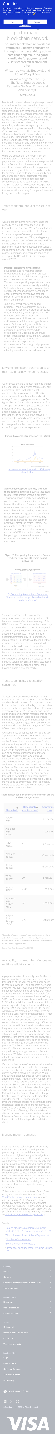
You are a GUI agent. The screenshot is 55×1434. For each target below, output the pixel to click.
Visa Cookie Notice (25, 15)
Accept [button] (13, 22)
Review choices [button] (25, 25)
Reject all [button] (37, 22)
